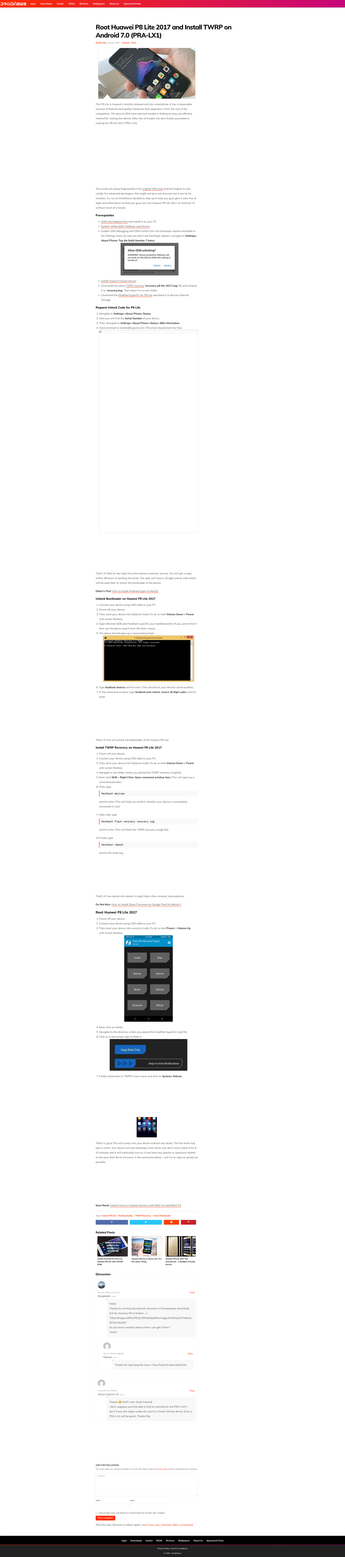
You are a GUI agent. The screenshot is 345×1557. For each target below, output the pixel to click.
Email (132, 1500)
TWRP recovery (135, 285)
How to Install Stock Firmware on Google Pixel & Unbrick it (146, 904)
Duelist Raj (101, 42)
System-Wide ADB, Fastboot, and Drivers (125, 226)
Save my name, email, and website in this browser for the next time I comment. (132, 1513)
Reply (192, 1292)
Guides (149, 1540)
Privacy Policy (163, 1548)
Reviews (170, 1540)
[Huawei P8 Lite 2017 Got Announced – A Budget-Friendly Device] (180, 1246)
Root (134, 42)
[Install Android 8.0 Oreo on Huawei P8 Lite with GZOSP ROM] (112, 1246)
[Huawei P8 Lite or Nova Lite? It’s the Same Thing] (147, 1246)
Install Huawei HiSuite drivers (118, 281)
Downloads (136, 1540)
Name (98, 1500)
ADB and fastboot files (114, 221)
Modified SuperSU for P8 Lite (135, 295)
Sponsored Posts (215, 1540)
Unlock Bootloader (162, 1215)
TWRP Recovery (143, 1215)
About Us (198, 1540)
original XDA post (152, 188)
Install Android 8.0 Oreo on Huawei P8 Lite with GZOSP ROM (110, 1262)
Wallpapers (184, 1540)
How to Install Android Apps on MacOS (135, 591)
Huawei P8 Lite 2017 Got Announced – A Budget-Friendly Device (180, 1262)
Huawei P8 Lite (108, 1215)
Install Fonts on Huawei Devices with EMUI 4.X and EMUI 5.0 (145, 1205)
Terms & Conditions (179, 1548)
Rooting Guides (125, 1215)
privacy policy (162, 1469)
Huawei (126, 42)
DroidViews (14, 3)
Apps (124, 1540)
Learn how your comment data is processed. (167, 1524)
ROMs (159, 1540)
